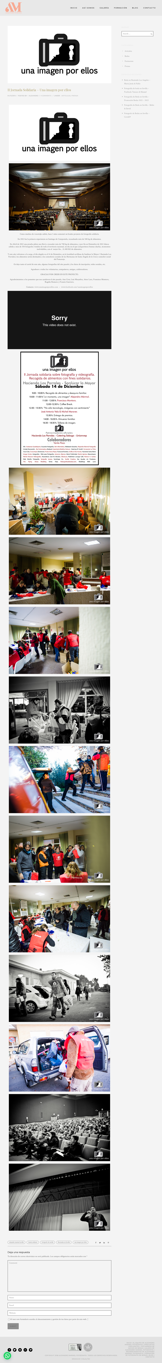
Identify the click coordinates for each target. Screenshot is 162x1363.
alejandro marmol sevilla (16, 1242)
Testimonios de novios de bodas (141, 1347)
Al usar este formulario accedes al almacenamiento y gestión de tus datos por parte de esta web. (49, 1319)
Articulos (66, 96)
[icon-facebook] (10, 1350)
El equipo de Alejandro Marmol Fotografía (139, 1343)
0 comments (46, 96)
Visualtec (85, 1359)
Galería (104, 8)
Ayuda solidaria (32, 1242)
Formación (120, 8)
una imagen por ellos (80, 1242)
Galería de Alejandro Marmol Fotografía (139, 1349)
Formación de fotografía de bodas (140, 1354)
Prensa (75, 96)
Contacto (149, 8)
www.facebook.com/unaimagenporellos (77, 287)
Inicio (73, 8)
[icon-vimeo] (30, 1350)
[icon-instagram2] (20, 1350)
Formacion (129, 61)
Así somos (88, 8)
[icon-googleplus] (26, 1350)
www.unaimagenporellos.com (46, 287)
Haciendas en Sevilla (64, 1242)
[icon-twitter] (15, 1350)
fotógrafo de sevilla (47, 1242)
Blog (135, 8)
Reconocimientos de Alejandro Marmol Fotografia (139, 1352)
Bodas (127, 56)
